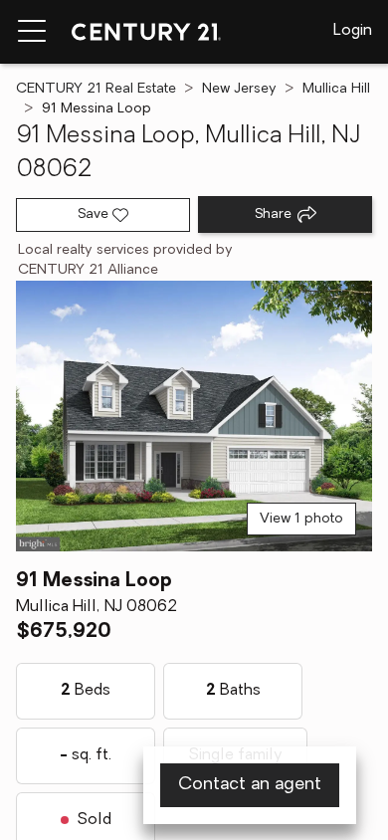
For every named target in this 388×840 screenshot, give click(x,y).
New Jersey (239, 89)
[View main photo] (194, 416)
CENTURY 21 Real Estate (96, 89)
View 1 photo (301, 519)
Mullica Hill (336, 89)
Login (352, 31)
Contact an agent (249, 785)
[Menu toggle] (32, 32)
